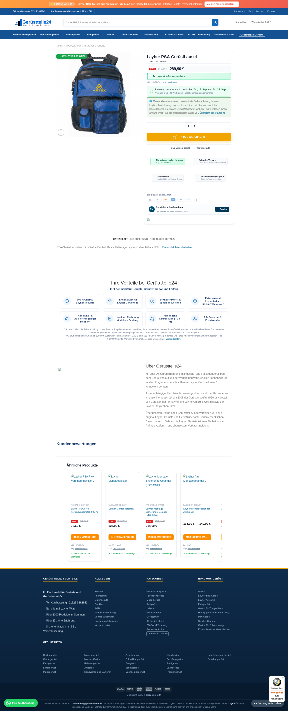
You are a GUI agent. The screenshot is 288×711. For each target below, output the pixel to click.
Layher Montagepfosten (121, 508)
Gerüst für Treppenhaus (211, 608)
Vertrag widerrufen (104, 617)
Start (59, 46)
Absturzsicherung (94, 46)
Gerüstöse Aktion (224, 34)
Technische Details (162, 239)
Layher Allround (206, 600)
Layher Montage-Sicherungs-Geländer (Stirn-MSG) (157, 511)
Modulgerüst (73, 34)
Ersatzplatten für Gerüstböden (214, 629)
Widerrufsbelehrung (105, 612)
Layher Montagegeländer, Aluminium (196, 510)
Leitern (110, 34)
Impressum (101, 595)
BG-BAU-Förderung (199, 34)
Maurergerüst (91, 655)
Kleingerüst (49, 663)
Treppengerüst (174, 672)
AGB (97, 608)
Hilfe (248, 11)
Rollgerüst (93, 34)
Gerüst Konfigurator (24, 34)
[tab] (120, 239)
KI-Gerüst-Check (174, 34)
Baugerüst (131, 663)
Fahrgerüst (204, 604)
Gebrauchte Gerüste (252, 34)
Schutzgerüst (132, 667)
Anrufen (223, 209)
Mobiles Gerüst (92, 659)
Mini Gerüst (204, 617)
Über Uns (259, 11)
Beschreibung (139, 239)
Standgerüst (172, 655)
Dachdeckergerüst (135, 672)
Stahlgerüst (172, 663)
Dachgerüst (172, 667)
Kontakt (271, 11)
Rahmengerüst (92, 663)
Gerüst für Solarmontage (211, 625)
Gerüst (201, 591)
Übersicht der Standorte (212, 112)
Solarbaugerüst (216, 659)
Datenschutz (101, 600)
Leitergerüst (49, 667)
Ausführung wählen (198, 537)
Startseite (238, 11)
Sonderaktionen (206, 621)
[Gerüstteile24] (35, 22)
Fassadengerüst (49, 34)
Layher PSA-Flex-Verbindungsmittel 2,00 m (84, 510)
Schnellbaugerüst (135, 659)
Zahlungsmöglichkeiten (107, 621)
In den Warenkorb (192, 137)
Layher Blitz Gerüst (208, 595)
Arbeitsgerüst (133, 655)
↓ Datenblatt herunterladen (176, 247)
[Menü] (283, 678)
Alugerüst (89, 667)
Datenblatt (120, 239)
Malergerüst (49, 672)
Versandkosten (171, 82)
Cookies (99, 604)
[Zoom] (61, 132)
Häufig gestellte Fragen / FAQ (214, 612)
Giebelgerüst (50, 659)
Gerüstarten (151, 34)
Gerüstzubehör (129, 34)
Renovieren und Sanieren (97, 672)
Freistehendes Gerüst (219, 655)
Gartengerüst (50, 655)
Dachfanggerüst (174, 659)
